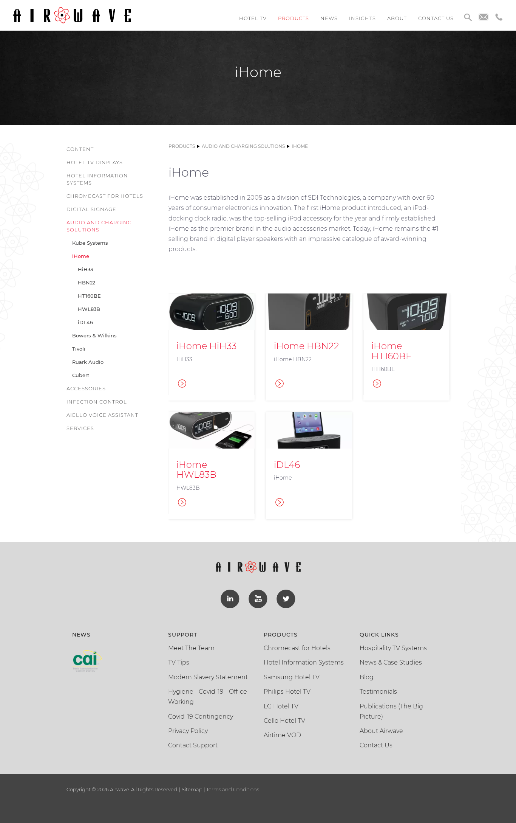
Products (293, 18)
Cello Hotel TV (284, 720)
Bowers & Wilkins (94, 335)
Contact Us (376, 745)
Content (80, 149)
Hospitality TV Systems (393, 648)
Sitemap (192, 789)
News (329, 18)
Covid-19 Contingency (200, 716)
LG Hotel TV (281, 706)
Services (80, 428)
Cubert (80, 375)
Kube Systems (90, 243)
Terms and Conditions (232, 789)
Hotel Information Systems (97, 179)
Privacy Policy (188, 730)
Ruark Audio (88, 362)
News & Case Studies (391, 662)
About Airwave (381, 730)
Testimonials (378, 691)
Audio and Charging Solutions (99, 226)
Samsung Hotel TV (292, 677)
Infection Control (96, 402)
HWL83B (89, 309)
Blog (367, 677)
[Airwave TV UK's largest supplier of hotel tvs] (72, 14)
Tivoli (78, 349)
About (397, 18)
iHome (80, 256)
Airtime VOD (282, 735)
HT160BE (89, 296)
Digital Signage (91, 209)
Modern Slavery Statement (208, 677)
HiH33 (85, 269)
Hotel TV (253, 18)
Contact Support (193, 745)
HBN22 (86, 283)
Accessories (86, 388)
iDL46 (85, 322)
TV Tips (178, 662)
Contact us (436, 18)
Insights (362, 18)
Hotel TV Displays (94, 162)
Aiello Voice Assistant (102, 415)
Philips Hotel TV (287, 691)
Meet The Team (191, 648)
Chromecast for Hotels (104, 196)
